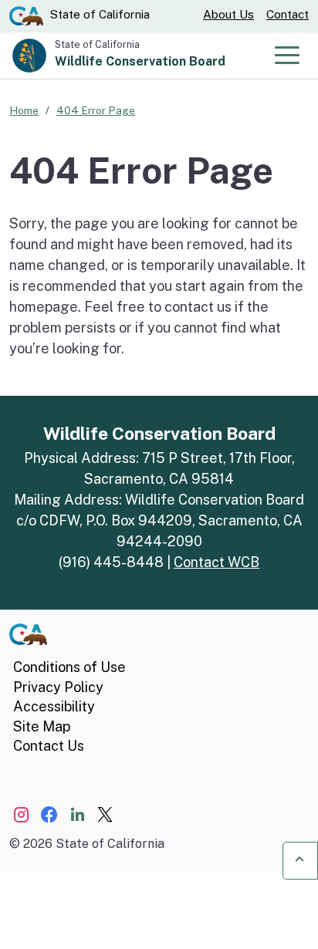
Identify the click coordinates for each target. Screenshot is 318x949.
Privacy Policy (58, 687)
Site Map (41, 726)
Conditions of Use (69, 667)
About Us (228, 14)
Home (24, 110)
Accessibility (54, 706)
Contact (287, 14)
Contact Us (48, 746)
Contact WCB (216, 562)
